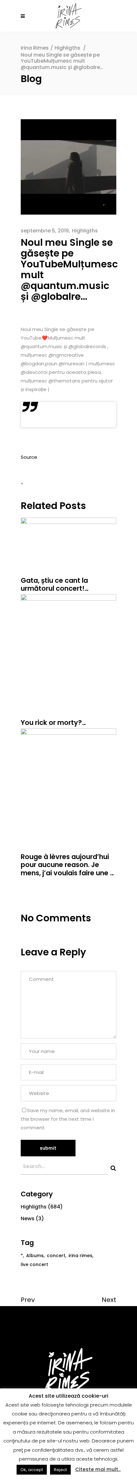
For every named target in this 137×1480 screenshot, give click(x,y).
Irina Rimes (35, 48)
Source (29, 457)
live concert (34, 1264)
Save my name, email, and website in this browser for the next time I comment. (68, 1119)
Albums (35, 1255)
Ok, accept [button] (31, 1470)
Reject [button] (60, 1470)
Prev (28, 1299)
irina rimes (80, 1255)
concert (56, 1255)
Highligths (67, 48)
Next (109, 1299)
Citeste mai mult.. (98, 1469)
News (27, 1218)
